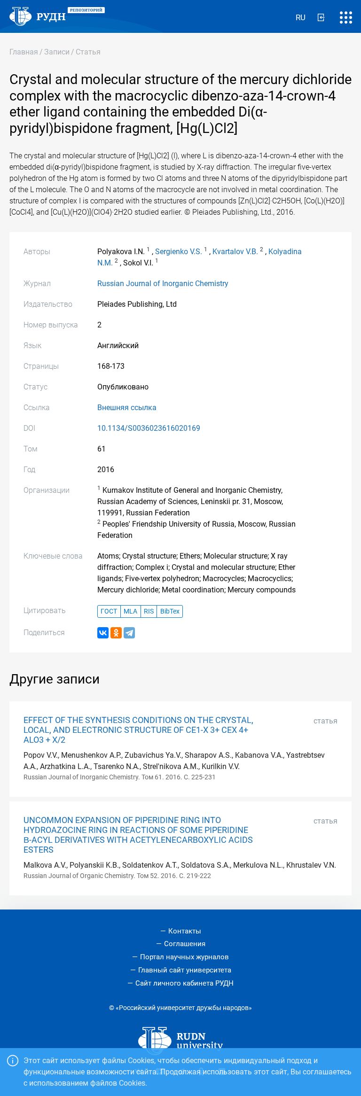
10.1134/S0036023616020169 (148, 428)
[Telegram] (129, 632)
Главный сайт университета (184, 970)
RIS (149, 611)
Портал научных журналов (184, 957)
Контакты (184, 931)
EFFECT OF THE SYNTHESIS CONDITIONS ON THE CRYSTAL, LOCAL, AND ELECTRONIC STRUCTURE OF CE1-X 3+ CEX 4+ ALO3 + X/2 (138, 730)
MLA (130, 611)
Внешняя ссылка (127, 407)
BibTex (170, 611)
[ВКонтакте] (103, 632)
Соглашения (184, 944)
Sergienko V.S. (178, 251)
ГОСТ (109, 611)
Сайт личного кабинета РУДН (184, 983)
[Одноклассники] (116, 632)
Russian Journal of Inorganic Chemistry (162, 283)
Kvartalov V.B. (235, 251)
